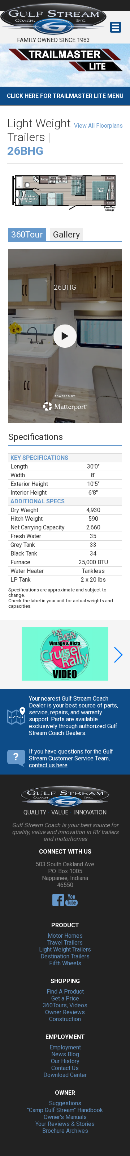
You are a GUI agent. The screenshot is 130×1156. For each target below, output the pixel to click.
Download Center (65, 1075)
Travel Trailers (65, 942)
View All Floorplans (98, 125)
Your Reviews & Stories (65, 1123)
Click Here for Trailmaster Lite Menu (65, 95)
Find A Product (65, 991)
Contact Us (65, 1068)
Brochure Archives (65, 1130)
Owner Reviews (65, 1012)
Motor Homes (65, 935)
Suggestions (65, 1103)
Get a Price (65, 998)
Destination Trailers (65, 956)
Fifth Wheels (65, 963)
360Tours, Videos (65, 1005)
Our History (65, 1061)
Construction (65, 1019)
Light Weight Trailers (65, 949)
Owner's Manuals (65, 1117)
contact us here (48, 765)
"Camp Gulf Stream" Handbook (65, 1110)
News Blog (65, 1054)
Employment (65, 1047)
